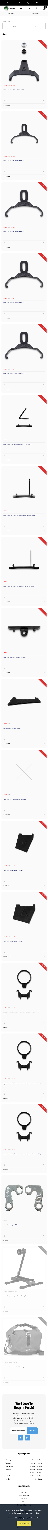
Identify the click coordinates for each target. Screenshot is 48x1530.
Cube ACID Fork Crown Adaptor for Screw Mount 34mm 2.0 (19, 586)
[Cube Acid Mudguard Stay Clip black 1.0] (23, 630)
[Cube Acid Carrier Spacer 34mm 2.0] (23, 843)
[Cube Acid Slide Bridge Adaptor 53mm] (23, 275)
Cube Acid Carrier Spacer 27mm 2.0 (13, 941)
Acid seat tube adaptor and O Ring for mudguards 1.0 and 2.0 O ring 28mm (22, 1013)
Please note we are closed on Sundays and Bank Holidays (24, 3)
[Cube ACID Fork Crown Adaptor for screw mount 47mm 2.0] (23, 488)
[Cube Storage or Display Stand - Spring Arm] (23, 1268)
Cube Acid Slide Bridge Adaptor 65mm (13, 160)
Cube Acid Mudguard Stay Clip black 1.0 (14, 657)
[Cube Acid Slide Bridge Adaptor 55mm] (23, 204)
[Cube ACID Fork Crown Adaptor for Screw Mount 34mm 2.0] (23, 559)
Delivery (24, 1492)
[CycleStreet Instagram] (27, 1437)
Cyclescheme (24, 1499)
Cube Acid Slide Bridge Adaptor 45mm (13, 373)
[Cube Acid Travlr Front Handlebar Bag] (23, 1339)
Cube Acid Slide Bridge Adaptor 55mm (13, 231)
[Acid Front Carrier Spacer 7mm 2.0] (23, 701)
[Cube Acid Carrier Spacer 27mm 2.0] (23, 914)
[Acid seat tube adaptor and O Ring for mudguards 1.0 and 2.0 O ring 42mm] (23, 1055)
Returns (24, 1502)
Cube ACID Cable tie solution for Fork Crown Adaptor (17, 444)
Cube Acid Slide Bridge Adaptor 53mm (13, 302)
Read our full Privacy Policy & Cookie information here (24, 1517)
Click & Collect (24, 1495)
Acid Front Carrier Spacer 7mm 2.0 (12, 728)
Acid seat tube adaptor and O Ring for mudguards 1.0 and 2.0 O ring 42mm (22, 1084)
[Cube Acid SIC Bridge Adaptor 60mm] (23, 62)
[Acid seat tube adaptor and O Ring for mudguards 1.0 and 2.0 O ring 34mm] (23, 1126)
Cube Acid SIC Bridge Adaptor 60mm (13, 89)
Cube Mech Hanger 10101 (10, 1225)
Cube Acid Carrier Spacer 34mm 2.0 (13, 870)
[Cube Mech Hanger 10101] (23, 1197)
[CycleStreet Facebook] (20, 1437)
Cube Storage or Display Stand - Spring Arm (15, 1296)
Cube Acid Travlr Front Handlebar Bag (13, 1367)
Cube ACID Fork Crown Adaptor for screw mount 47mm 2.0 (19, 515)
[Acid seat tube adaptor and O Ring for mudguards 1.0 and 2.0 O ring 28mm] (23, 985)
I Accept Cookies (24, 1523)
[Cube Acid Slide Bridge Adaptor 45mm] (23, 346)
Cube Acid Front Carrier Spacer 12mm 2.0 (14, 799)
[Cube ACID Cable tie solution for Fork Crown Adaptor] (23, 417)
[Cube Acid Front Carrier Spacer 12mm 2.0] (23, 772)
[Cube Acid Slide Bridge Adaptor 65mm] (23, 133)
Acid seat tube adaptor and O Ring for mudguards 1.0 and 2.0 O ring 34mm (22, 1155)
